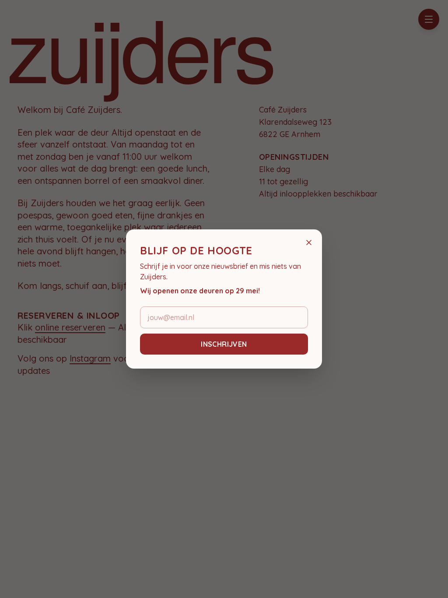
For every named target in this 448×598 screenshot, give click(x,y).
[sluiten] (309, 242)
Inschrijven (224, 344)
